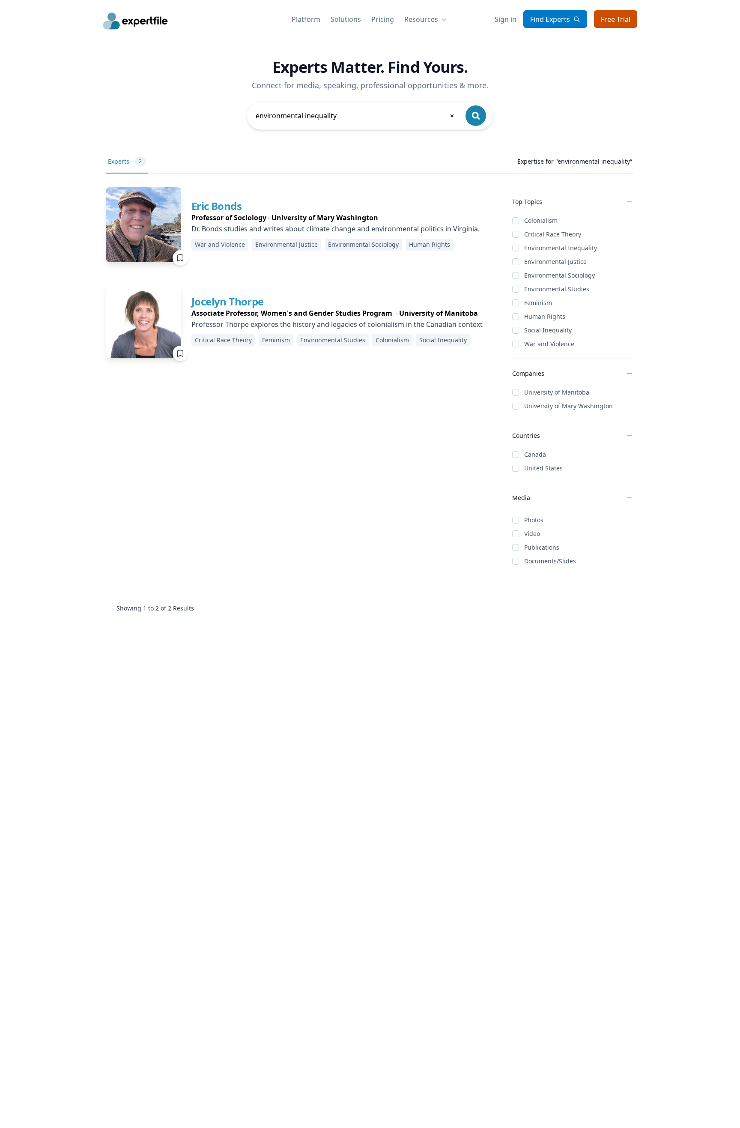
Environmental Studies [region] (332, 340)
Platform (306, 19)
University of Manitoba (556, 392)
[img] (143, 224)
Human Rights (544, 316)
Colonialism (541, 220)
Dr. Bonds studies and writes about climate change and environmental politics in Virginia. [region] (335, 228)
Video (532, 534)
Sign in (505, 19)
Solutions (346, 19)
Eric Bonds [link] (216, 206)
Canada (535, 454)
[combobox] (355, 115)
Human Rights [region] (429, 244)
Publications (541, 547)
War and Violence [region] (220, 244)
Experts (125, 161)
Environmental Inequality (560, 248)
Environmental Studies (556, 289)
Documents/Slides (550, 561)
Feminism (538, 303)
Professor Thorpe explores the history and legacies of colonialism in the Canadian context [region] (337, 324)
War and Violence (549, 344)
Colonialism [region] (392, 340)
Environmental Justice (555, 261)
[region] (335, 217)
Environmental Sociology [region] (363, 244)
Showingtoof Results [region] (155, 608)
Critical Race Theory (552, 234)
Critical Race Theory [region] (223, 340)
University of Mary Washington (568, 406)
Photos (533, 520)
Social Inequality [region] (443, 340)
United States (543, 468)
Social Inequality (548, 330)
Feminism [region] (276, 340)
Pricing (382, 19)
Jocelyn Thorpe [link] (227, 301)
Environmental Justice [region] (286, 244)
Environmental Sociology (559, 275)
